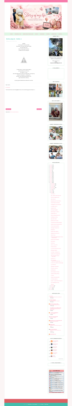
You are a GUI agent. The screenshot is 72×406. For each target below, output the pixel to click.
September (53, 187)
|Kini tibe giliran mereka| (55, 271)
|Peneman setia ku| (54, 268)
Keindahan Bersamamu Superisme (56, 296)
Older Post (39, 109)
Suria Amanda (55, 340)
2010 (51, 289)
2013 (51, 181)
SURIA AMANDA (53, 300)
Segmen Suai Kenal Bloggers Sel (55, 388)
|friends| (52, 284)
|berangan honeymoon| (55, 227)
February (52, 285)
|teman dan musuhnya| (55, 239)
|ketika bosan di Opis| (54, 220)
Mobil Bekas (30, 404)
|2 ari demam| (53, 264)
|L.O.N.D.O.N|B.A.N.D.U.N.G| (56, 248)
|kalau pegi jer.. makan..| (55, 211)
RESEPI (36, 34)
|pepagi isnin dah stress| (55, 233)
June (52, 191)
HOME (11, 34)
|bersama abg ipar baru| (55, 197)
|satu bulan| (53, 241)
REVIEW (48, 34)
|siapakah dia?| (53, 208)
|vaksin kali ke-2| (54, 213)
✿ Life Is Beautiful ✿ (54, 316)
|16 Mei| (52, 275)
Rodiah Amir (52, 324)
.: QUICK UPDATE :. (53, 313)
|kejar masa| (53, 235)
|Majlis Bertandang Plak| (55, 277)
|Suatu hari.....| (53, 258)
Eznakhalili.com (53, 334)
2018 (51, 175)
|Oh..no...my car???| (54, 244)
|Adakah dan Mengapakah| (55, 253)
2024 (51, 167)
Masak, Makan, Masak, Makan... (55, 304)
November (53, 184)
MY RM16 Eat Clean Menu (54, 321)
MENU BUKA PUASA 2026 (28, 34)
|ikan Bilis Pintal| (54, 218)
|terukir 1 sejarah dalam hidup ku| (57, 280)
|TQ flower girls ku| (54, 278)
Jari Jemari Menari (53, 329)
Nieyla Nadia (46, 404)
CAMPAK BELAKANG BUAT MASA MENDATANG (55, 309)
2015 (51, 178)
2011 (51, 288)
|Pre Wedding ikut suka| (55, 282)
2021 (51, 171)
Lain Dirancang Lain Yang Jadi (55, 300)
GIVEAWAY (42, 34)
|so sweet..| (53, 193)
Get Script (53, 392)
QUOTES (60, 34)
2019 (51, 173)
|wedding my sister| (54, 217)
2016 (51, 177)
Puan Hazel (55, 352)
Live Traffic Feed (56, 370)
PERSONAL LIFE (18, 34)
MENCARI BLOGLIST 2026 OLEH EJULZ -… (56, 382)
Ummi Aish (55, 346)
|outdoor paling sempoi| (55, 273)
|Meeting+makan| (54, 250)
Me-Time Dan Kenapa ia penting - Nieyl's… (55, 386)
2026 (51, 165)
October (52, 186)
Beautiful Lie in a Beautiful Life (56, 320)
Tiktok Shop (61, 376)
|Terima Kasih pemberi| (55, 226)
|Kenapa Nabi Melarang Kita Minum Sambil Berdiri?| (57, 237)
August (52, 188)
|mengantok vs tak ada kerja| (56, 204)
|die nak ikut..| (53, 199)
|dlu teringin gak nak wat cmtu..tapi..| (55, 256)
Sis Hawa (42, 404)
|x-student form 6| (54, 206)
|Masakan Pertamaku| (55, 266)
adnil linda (55, 349)
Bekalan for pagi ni (53, 317)
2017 (51, 176)
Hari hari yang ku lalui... (54, 303)
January (52, 286)
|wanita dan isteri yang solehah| (56, 224)
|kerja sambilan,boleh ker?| (55, 215)
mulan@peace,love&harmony (55, 307)
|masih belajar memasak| (55, 202)
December (53, 183)
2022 (51, 170)
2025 (51, 166)
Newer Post (8, 109)
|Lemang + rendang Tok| (55, 252)
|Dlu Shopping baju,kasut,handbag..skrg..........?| (56, 261)
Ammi (54, 355)
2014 (51, 180)
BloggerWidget (61, 358)
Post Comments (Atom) (14, 111)
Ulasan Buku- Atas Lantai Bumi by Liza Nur (55, 331)
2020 (51, 172)
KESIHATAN (54, 34)
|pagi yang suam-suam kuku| (56, 200)
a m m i (51, 296)
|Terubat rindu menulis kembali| (56, 222)
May (52, 192)
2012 (51, 182)
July (51, 189)
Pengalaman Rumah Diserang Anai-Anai (56, 326)
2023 (51, 168)
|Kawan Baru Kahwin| (54, 231)
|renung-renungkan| (54, 209)
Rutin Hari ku (15, 41)
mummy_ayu (55, 343)
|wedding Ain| (53, 269)
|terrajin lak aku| (54, 246)
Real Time (56, 392)
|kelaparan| (53, 229)
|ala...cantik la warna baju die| (56, 195)
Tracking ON (59, 392)
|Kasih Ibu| (53, 243)
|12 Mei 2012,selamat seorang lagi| (57, 262)
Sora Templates (34, 404)
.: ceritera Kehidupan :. (54, 312)
